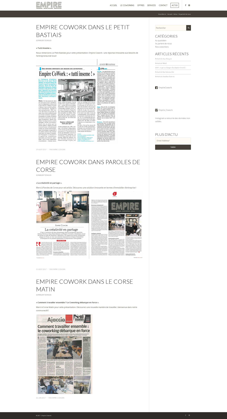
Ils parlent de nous (43, 40)
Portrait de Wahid (161, 63)
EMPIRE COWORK (58, 150)
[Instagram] (189, 5)
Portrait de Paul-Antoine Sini (164, 72)
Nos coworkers (162, 46)
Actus (175, 14)
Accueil (170, 14)
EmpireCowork (165, 87)
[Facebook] (185, 5)
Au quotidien (160, 40)
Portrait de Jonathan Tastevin (164, 76)
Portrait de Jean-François (163, 59)
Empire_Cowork (166, 110)
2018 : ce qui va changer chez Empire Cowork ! (170, 67)
